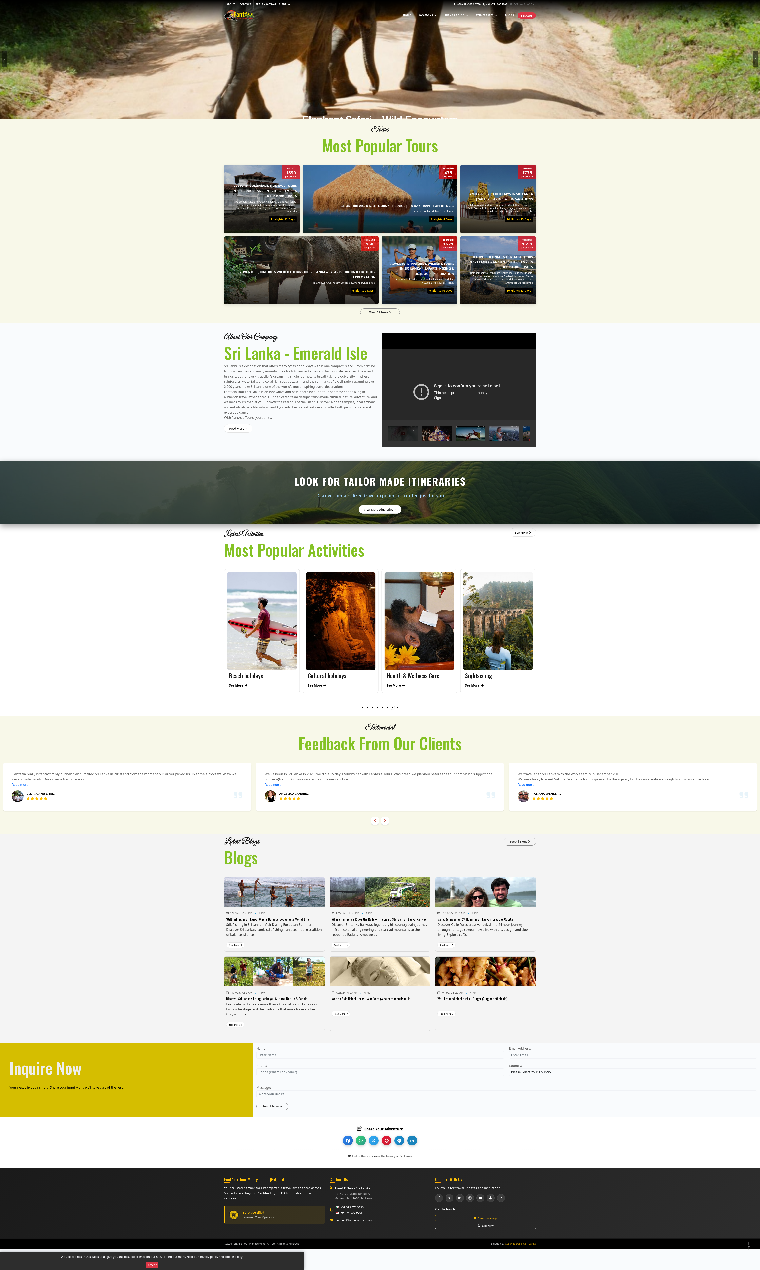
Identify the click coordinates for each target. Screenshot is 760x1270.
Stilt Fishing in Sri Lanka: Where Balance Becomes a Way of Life (267, 919)
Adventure (398, 675)
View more (289, 229)
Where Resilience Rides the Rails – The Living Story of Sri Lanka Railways (380, 919)
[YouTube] (480, 1198)
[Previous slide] (375, 821)
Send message (487, 1218)
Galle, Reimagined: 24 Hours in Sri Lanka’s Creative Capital (475, 919)
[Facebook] (439, 1198)
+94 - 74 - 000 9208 (496, 4)
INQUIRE (527, 15)
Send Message (272, 1106)
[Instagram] (460, 1198)
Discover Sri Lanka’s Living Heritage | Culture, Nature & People (266, 998)
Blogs (509, 15)
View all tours (379, 312)
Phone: (261, 1066)
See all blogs (519, 841)
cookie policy (233, 1257)
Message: (263, 1087)
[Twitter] (449, 1198)
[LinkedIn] (501, 1198)
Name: (261, 1048)
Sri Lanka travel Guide (271, 4)
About (230, 4)
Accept (152, 1265)
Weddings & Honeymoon (492, 675)
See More (521, 532)
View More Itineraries (379, 509)
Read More (237, 428)
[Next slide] (385, 821)
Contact (245, 4)
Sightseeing (321, 675)
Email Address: (520, 1048)
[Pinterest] (470, 1198)
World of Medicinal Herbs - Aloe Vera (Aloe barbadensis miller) (372, 998)
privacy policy (208, 1257)
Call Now (488, 1226)
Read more (207, 784)
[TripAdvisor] (491, 1198)
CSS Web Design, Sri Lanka (520, 1243)
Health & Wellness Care (255, 675)
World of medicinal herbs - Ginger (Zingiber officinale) (472, 998)
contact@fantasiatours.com (354, 1220)
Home (407, 15)
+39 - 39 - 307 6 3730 (469, 4)
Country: (515, 1066)
